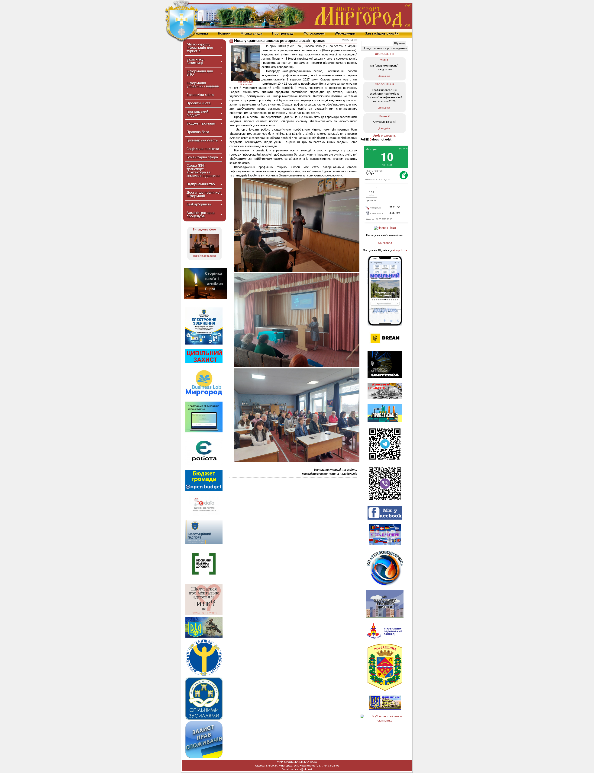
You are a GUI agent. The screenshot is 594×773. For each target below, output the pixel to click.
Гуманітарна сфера (202, 157)
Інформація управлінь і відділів (203, 84)
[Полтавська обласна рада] (385, 690)
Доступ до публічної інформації (203, 194)
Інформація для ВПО (200, 73)
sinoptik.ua (400, 250)
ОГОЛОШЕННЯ (384, 54)
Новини (224, 33)
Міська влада (251, 33)
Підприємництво (201, 184)
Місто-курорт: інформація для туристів (200, 47)
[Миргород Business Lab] (204, 396)
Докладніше (384, 76)
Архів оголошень (384, 135)
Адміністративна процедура (200, 214)
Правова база (198, 132)
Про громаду (283, 33)
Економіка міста (200, 95)
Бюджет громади (201, 123)
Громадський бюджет (197, 113)
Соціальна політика (203, 149)
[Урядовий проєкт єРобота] (204, 464)
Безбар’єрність (199, 204)
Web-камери (345, 33)
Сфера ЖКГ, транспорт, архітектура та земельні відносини (203, 171)
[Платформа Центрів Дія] (204, 431)
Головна (201, 33)
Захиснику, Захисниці (195, 61)
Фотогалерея (314, 33)
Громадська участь (202, 140)
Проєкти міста (198, 103)
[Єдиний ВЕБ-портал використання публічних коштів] (204, 515)
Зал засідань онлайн (382, 33)
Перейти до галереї (204, 256)
